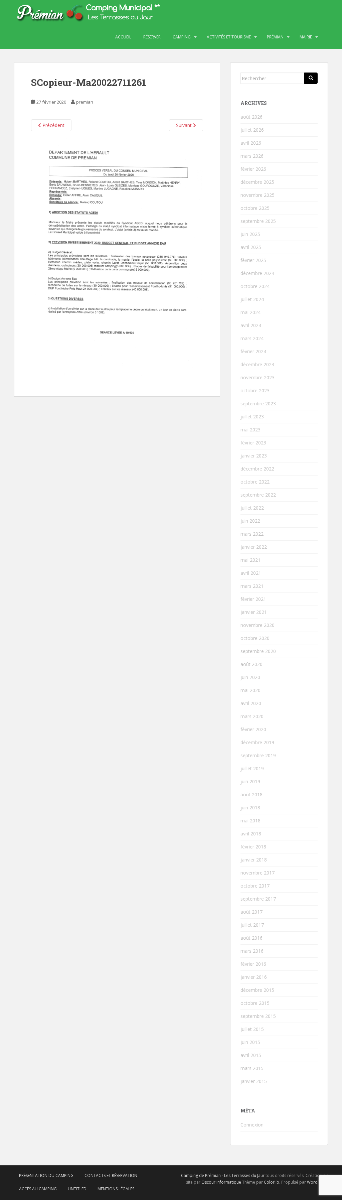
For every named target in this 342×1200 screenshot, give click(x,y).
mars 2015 (252, 1068)
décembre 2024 (257, 273)
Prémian (275, 37)
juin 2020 (250, 677)
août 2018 (251, 794)
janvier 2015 (253, 1081)
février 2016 (253, 964)
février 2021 (253, 599)
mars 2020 (252, 716)
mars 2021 (252, 586)
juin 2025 (250, 234)
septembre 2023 (258, 403)
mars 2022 (252, 534)
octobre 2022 (255, 482)
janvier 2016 (253, 977)
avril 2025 (250, 247)
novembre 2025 (257, 195)
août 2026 (251, 117)
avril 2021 (250, 573)
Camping (182, 37)
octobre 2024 (255, 286)
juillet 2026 (252, 130)
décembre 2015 (257, 990)
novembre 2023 (257, 377)
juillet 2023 (252, 416)
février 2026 (253, 169)
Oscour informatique (221, 1182)
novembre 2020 (257, 625)
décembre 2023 (257, 364)
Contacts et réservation (110, 1175)
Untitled (77, 1189)
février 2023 (253, 442)
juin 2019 (250, 781)
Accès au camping (38, 1189)
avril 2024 (250, 325)
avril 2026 (250, 143)
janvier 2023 (253, 455)
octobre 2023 (255, 390)
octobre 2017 (255, 886)
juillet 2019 (252, 768)
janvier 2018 (253, 859)
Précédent (52, 125)
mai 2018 (250, 820)
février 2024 (253, 351)
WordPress (317, 1182)
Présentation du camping (46, 1175)
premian (84, 102)
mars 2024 (252, 338)
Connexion (252, 1124)
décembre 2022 (257, 468)
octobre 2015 (255, 1003)
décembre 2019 (257, 742)
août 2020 (251, 664)
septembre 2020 (258, 651)
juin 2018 (250, 807)
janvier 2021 (253, 612)
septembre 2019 (258, 755)
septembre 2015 (258, 1016)
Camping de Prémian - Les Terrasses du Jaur (223, 1175)
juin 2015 (250, 1042)
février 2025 (253, 260)
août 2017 (251, 912)
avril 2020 (250, 703)
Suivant (184, 125)
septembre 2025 (258, 221)
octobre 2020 (255, 638)
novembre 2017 (257, 873)
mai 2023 (250, 429)
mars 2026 (252, 156)
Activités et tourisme (229, 37)
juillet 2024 (252, 299)
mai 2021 (250, 560)
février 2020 (253, 729)
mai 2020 (250, 690)
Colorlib (271, 1182)
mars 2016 (252, 951)
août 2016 (251, 938)
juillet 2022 (252, 508)
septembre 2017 (258, 899)
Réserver (152, 37)
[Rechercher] (311, 78)
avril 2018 (250, 833)
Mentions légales (116, 1189)
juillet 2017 (252, 925)
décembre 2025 (257, 182)
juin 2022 (250, 521)
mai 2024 (250, 312)
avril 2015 (250, 1055)
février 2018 (253, 846)
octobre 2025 (255, 208)
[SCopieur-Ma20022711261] (117, 259)
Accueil (123, 37)
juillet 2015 (252, 1029)
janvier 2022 (253, 547)
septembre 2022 (258, 495)
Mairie (306, 37)
